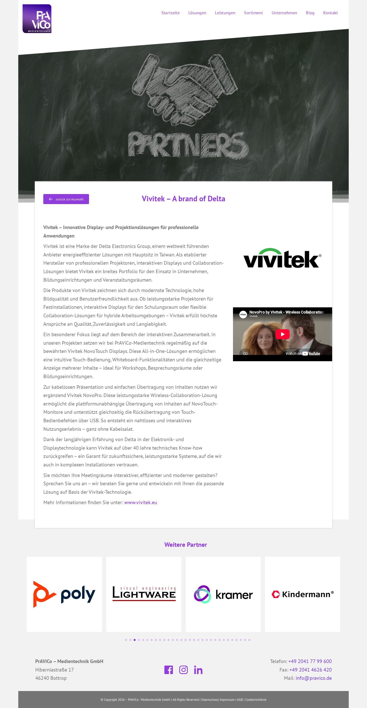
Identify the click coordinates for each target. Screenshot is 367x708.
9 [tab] (160, 640)
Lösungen (197, 12)
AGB (240, 700)
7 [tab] (152, 640)
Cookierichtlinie (256, 700)
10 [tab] (164, 640)
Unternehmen (284, 12)
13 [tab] (177, 640)
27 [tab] (236, 640)
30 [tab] (249, 640)
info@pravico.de (314, 678)
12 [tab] (173, 640)
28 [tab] (241, 640)
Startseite (170, 12)
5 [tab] (143, 640)
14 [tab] (181, 640)
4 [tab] (139, 640)
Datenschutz (209, 700)
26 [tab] (232, 640)
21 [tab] (211, 640)
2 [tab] (130, 640)
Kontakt (330, 12)
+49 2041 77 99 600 (310, 661)
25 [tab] (228, 640)
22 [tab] (215, 640)
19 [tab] (202, 640)
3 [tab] (135, 640)
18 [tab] (198, 640)
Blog (310, 12)
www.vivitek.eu (140, 502)
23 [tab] (219, 640)
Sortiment (253, 12)
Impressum (227, 700)
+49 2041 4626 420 (310, 669)
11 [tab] (169, 640)
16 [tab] (190, 640)
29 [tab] (245, 640)
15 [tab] (186, 640)
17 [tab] (194, 640)
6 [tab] (147, 640)
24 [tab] (224, 640)
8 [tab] (156, 640)
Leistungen (225, 12)
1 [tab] (126, 640)
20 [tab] (207, 640)
